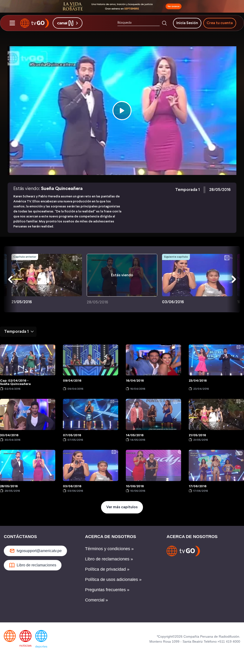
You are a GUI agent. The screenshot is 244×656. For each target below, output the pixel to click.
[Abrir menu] (12, 23)
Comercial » (96, 600)
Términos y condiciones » (109, 548)
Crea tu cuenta (220, 23)
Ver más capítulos (122, 507)
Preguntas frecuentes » (107, 589)
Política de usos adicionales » (113, 579)
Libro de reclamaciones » (109, 559)
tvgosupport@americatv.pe (39, 551)
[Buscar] (164, 23)
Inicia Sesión (187, 23)
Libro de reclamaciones (36, 565)
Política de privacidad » (107, 569)
